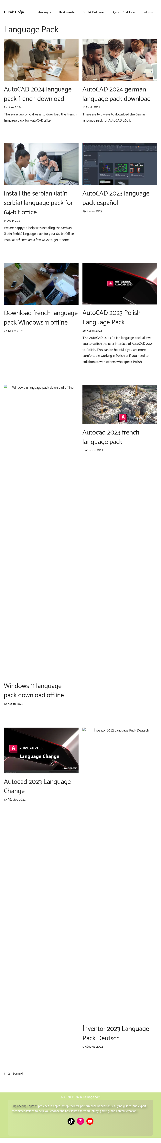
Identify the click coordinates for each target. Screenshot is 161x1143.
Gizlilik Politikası (93, 12)
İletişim (148, 12)
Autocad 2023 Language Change (37, 787)
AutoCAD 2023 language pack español (116, 198)
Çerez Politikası (124, 12)
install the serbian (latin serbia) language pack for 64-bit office (38, 203)
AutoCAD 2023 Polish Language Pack (111, 318)
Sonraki (20, 1074)
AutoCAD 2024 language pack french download (38, 94)
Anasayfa (44, 12)
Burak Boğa (14, 12)
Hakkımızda (67, 12)
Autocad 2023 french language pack (110, 437)
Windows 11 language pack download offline (34, 691)
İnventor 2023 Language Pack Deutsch (115, 1034)
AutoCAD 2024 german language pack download (116, 94)
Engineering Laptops (25, 1106)
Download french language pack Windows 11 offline (41, 318)
